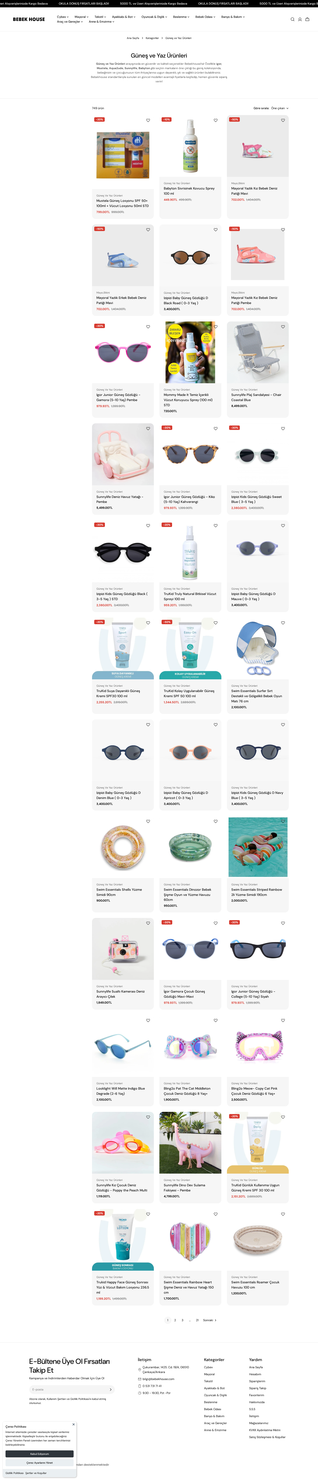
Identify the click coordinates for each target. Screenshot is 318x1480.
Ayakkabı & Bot (214, 1388)
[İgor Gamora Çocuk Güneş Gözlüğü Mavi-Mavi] (190, 949)
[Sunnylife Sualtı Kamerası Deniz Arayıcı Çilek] (123, 949)
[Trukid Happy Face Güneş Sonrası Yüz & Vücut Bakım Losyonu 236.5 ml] (123, 1240)
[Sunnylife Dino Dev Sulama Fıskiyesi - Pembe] (190, 1143)
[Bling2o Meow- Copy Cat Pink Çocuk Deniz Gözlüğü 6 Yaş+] (258, 1046)
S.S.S (252, 1409)
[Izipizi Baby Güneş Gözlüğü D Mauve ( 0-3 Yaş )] (258, 551)
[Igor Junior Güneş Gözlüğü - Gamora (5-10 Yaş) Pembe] (123, 352)
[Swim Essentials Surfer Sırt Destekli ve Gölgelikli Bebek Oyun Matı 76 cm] (258, 649)
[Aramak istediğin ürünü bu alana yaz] (292, 19)
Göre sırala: (261, 108)
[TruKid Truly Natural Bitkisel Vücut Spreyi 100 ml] (190, 551)
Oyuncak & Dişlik (215, 1395)
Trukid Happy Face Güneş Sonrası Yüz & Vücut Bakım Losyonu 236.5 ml (122, 1287)
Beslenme (210, 1402)
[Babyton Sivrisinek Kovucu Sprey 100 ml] (190, 146)
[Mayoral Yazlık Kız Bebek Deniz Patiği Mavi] (258, 146)
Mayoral (209, 1374)
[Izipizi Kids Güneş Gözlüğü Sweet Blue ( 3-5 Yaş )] (258, 454)
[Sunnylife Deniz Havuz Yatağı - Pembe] (123, 454)
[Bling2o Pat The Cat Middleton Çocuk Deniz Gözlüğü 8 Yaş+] (190, 1046)
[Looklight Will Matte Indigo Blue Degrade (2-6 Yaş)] (123, 1046)
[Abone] (110, 1389)
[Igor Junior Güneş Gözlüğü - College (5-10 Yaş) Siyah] (258, 949)
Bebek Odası (212, 1409)
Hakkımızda (257, 1402)
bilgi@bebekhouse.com (158, 1379)
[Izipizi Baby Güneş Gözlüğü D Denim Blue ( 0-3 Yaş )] (123, 750)
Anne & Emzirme (215, 1430)
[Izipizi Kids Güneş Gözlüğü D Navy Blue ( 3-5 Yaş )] (258, 750)
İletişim (254, 1416)
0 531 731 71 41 (152, 1386)
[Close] (73, 1426)
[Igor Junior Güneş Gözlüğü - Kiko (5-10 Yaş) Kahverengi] (190, 454)
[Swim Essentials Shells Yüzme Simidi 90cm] (123, 847)
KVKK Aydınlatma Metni (264, 1430)
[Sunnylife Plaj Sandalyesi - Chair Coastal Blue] (258, 352)
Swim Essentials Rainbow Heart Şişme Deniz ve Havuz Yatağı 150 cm (189, 1287)
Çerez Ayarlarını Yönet (39, 1462)
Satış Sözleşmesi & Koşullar (267, 1437)
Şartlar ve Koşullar (36, 1473)
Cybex (208, 1367)
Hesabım (255, 1374)
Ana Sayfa (133, 38)
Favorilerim (256, 1395)
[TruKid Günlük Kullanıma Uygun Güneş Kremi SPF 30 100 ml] (258, 1143)
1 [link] (167, 1320)
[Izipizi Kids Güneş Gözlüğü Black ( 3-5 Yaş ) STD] (123, 551)
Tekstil (208, 1381)
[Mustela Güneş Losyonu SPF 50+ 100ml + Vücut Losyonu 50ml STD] (123, 152)
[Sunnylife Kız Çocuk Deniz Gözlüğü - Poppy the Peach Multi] (123, 1143)
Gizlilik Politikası (15, 1473)
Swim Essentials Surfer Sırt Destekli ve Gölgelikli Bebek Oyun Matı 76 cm (256, 696)
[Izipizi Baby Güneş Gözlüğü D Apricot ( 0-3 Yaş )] (190, 750)
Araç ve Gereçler (215, 1423)
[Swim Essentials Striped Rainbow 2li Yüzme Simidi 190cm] (258, 847)
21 (197, 1320)
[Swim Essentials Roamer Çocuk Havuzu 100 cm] (258, 1240)
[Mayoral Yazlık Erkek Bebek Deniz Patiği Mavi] (123, 255)
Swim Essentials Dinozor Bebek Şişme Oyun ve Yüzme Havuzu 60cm (187, 894)
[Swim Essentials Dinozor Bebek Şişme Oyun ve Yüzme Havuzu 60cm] (190, 847)
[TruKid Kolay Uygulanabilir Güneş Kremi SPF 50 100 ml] (190, 648)
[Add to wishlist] (148, 120)
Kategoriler (152, 38)
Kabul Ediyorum (39, 1454)
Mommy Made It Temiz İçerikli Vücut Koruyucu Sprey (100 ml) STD (188, 400)
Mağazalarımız (258, 1423)
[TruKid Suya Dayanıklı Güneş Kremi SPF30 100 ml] (123, 648)
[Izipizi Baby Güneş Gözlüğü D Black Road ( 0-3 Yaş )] (190, 255)
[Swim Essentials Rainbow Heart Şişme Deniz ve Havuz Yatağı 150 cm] (190, 1240)
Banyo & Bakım (214, 1416)
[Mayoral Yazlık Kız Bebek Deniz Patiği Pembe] (258, 255)
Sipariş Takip (257, 1388)
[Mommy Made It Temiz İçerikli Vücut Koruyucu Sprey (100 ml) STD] (190, 352)
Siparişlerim (257, 1381)
